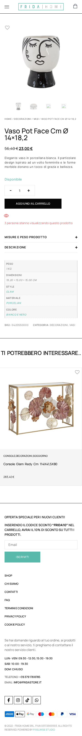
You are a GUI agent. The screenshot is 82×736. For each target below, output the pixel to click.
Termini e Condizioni (19, 608)
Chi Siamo (11, 584)
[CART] (75, 6)
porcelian (13, 303)
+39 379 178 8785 (29, 677)
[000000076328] (41, 62)
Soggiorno (40, 455)
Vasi (36, 118)
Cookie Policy (15, 624)
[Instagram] (18, 700)
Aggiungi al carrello (33, 203)
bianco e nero (16, 314)
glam (10, 291)
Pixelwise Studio (44, 729)
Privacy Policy (15, 616)
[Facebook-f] (9, 700)
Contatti (11, 592)
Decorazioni (22, 118)
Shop (8, 575)
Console (9, 455)
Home (8, 118)
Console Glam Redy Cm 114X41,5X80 (30, 464)
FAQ (7, 600)
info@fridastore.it (27, 682)
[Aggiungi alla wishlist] (7, 27)
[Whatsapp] (37, 700)
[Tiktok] (27, 700)
